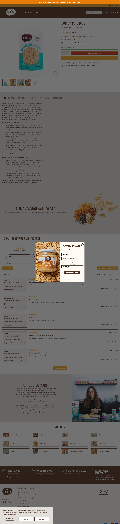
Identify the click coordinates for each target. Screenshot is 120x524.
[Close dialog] (82, 243)
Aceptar (25, 519)
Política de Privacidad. (9, 514)
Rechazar (42, 519)
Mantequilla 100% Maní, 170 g (53, 2)
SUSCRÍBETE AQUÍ (72, 272)
